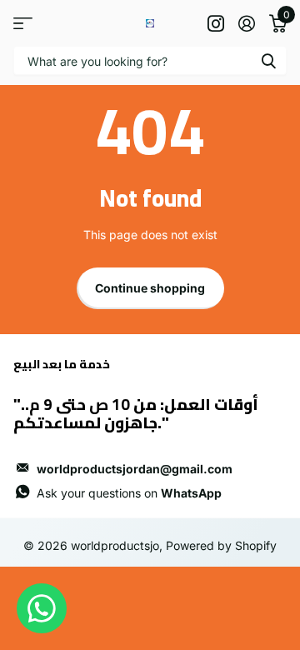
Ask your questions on (129, 493)
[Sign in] (246, 23)
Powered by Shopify (221, 545)
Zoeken (268, 60)
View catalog (22, 23)
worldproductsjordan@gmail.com (134, 469)
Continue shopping (150, 288)
